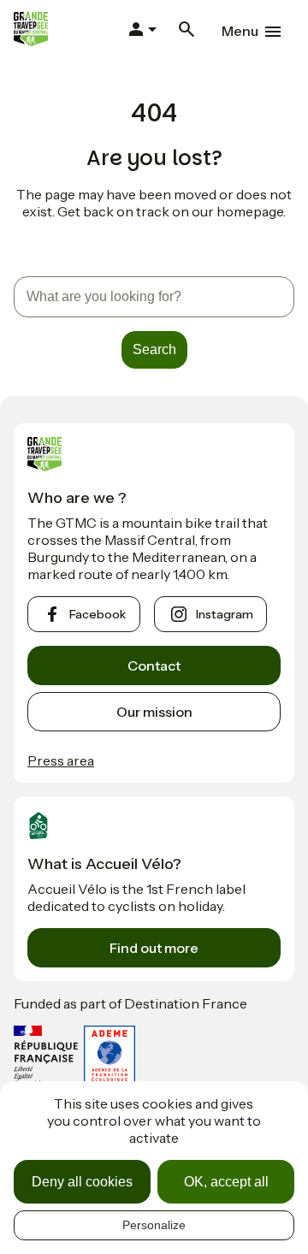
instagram (224, 614)
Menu (240, 30)
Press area (60, 760)
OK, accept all (226, 1181)
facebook (97, 614)
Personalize (154, 1225)
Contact (154, 665)
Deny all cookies (82, 1181)
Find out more (154, 947)
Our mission (154, 711)
